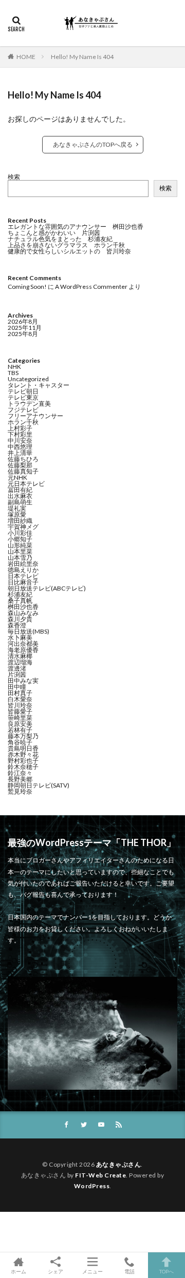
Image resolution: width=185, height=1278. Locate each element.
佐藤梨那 (20, 465)
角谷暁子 (20, 742)
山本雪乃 (20, 557)
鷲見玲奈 (20, 791)
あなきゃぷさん (118, 1164)
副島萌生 (20, 502)
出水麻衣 (20, 496)
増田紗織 (20, 520)
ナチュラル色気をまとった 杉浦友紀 (60, 239)
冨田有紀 (20, 490)
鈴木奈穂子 (23, 767)
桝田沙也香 (23, 607)
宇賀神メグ (23, 526)
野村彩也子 (23, 760)
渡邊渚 (17, 668)
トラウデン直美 (29, 403)
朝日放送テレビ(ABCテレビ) (47, 588)
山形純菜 (20, 545)
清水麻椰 (20, 656)
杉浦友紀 (20, 594)
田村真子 (20, 693)
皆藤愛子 (20, 711)
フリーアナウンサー (35, 416)
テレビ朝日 (23, 391)
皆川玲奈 (20, 705)
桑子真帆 (20, 600)
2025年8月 (23, 334)
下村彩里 (20, 434)
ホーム (18, 1271)
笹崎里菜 (20, 717)
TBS (13, 373)
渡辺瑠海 (20, 662)
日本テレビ (23, 576)
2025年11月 (25, 327)
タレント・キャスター (38, 385)
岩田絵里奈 (23, 563)
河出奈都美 (23, 643)
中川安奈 (20, 440)
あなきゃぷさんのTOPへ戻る (93, 144)
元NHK (17, 477)
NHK (14, 366)
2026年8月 (23, 321)
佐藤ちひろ (23, 459)
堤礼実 (17, 508)
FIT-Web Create (100, 1175)
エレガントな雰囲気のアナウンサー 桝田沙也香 (75, 226)
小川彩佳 (20, 533)
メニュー (92, 1271)
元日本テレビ (26, 483)
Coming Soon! (27, 286)
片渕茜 (17, 674)
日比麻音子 (23, 582)
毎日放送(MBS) (28, 631)
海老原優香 (23, 650)
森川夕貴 (20, 619)
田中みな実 (23, 680)
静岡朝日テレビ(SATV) (38, 785)
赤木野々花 (23, 754)
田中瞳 (17, 687)
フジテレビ (23, 410)
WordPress (92, 1186)
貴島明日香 (23, 748)
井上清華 (20, 453)
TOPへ (166, 1271)
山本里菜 (20, 551)
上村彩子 (20, 428)
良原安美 (20, 724)
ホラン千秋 (23, 422)
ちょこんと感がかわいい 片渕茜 (54, 233)
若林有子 (20, 730)
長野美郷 (20, 779)
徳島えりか (23, 570)
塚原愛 (17, 514)
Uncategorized (28, 379)
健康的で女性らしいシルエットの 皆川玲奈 (69, 251)
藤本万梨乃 (23, 736)
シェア (55, 1271)
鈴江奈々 (20, 773)
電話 (129, 1271)
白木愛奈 (20, 699)
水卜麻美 (20, 637)
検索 (14, 177)
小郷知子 (20, 539)
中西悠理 (20, 446)
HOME (25, 57)
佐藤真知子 (23, 471)
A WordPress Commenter (91, 286)
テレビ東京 (23, 397)
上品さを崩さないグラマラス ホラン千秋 (66, 245)
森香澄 (17, 625)
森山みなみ (23, 613)
